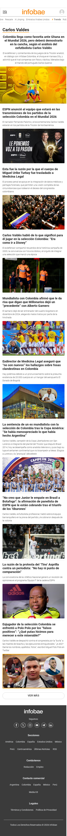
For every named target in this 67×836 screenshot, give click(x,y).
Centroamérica (24, 749)
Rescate (7, 19)
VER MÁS (33, 695)
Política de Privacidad (46, 810)
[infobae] (33, 12)
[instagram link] (30, 725)
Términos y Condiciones (22, 810)
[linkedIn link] (50, 725)
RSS (55, 749)
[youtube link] (36, 725)
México (58, 741)
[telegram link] (43, 725)
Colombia (20, 741)
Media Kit (33, 792)
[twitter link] (23, 725)
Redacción (29, 767)
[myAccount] (61, 12)
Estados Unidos (44, 741)
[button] (5, 12)
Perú (12, 749)
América (9, 741)
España (31, 741)
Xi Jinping (17, 19)
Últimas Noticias (42, 749)
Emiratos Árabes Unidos (36, 19)
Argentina (14, 784)
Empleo (39, 767)
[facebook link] (16, 725)
